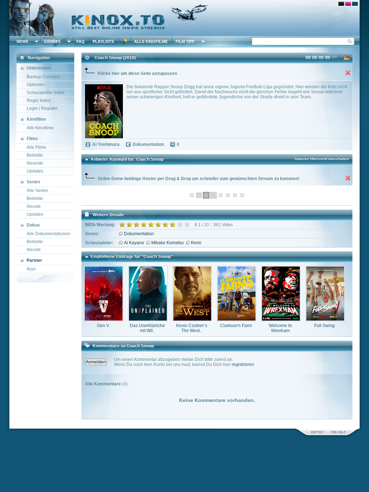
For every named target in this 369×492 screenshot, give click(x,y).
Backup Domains (43, 76)
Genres (52, 41)
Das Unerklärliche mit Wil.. (147, 328)
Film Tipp (185, 41)
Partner (34, 260)
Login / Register (42, 108)
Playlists (103, 41)
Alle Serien (37, 190)
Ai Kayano (134, 242)
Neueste (35, 163)
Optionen (36, 84)
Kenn (196, 242)
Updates (35, 171)
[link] (184, 18)
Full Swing (324, 325)
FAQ (80, 41)
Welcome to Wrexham (280, 328)
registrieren (243, 364)
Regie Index (38, 100)
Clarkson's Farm (236, 325)
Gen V (103, 325)
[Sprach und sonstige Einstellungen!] (124, 41)
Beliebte (35, 155)
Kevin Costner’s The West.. (191, 328)
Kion (31, 269)
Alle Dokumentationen (48, 233)
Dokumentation (139, 233)
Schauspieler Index (46, 92)
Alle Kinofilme (151, 41)
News (22, 41)
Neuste (34, 206)
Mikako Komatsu (167, 242)
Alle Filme (36, 147)
